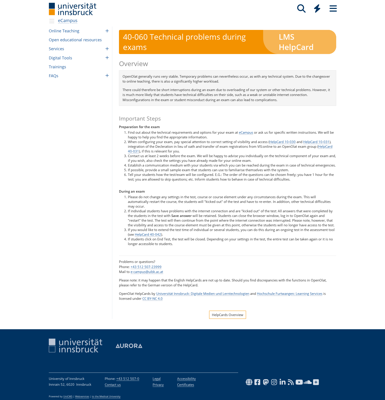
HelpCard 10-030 (282, 142)
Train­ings (57, 66)
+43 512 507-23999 (146, 267)
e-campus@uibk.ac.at (147, 271)
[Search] (301, 8)
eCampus (68, 20)
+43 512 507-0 (127, 378)
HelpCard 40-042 (148, 234)
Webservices (82, 396)
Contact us (113, 384)
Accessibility (186, 378)
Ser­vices (56, 48)
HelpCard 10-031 (316, 142)
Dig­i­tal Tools (60, 57)
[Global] (317, 9)
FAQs (53, 75)
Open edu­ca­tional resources (75, 39)
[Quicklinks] (317, 8)
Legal (157, 378)
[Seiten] (333, 8)
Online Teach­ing (64, 30)
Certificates (185, 384)
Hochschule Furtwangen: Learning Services (289, 293)
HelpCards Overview (227, 314)
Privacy (158, 384)
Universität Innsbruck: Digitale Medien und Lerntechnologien (202, 293)
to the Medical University (106, 396)
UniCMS (67, 396)
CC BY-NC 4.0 (152, 298)
